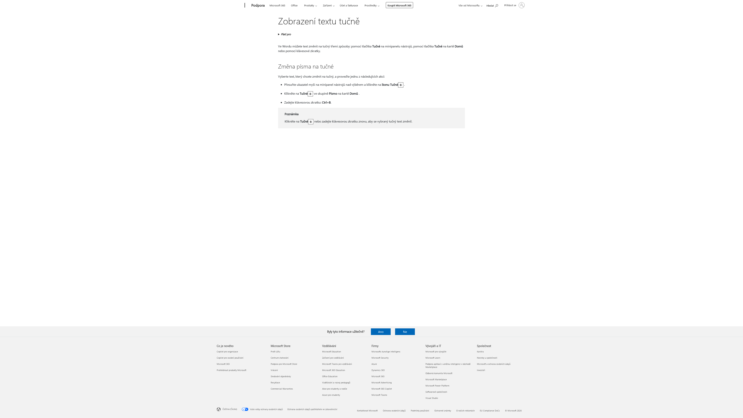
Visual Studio (431, 398)
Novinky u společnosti (487, 357)
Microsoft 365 (277, 5)
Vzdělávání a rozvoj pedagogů (336, 382)
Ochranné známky (442, 410)
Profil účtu (275, 351)
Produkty (309, 5)
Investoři (481, 370)
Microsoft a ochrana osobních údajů (493, 363)
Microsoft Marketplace (436, 379)
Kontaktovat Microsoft (367, 410)
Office (294, 5)
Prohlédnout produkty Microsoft (231, 370)
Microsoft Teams (379, 394)
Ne (405, 332)
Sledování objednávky (281, 376)
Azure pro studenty (331, 394)
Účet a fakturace (349, 5)
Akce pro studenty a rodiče (334, 388)
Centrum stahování (279, 357)
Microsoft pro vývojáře (435, 351)
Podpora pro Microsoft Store (284, 363)
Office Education (329, 376)
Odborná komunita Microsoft (438, 373)
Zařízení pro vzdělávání (333, 357)
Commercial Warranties (282, 388)
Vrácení (274, 370)
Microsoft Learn (432, 357)
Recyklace (275, 382)
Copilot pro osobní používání (230, 357)
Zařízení (327, 5)
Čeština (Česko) (230, 409)
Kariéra (480, 351)
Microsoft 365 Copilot (382, 388)
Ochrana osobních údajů (394, 410)
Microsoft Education (331, 351)
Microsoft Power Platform (437, 385)
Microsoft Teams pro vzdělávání (337, 363)
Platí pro (286, 34)
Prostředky (371, 5)
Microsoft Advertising (382, 382)
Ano (380, 332)
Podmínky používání (420, 410)
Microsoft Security (380, 357)
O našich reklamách (465, 410)
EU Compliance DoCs (490, 410)
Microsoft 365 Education (333, 370)
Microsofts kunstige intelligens (386, 351)
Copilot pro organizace (227, 351)
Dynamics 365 (378, 370)
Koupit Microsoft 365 (399, 5)
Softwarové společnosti (436, 391)
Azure (374, 363)
